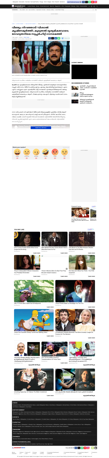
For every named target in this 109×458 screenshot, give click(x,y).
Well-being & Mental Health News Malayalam (57, 426)
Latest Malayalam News (42, 405)
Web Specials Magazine (69, 433)
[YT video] (92, 2)
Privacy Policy (35, 453)
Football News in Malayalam (49, 419)
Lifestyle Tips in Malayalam (35, 424)
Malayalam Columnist (71, 431)
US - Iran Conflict (30, 9)
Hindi (53, 1)
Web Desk (26, 37)
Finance (51, 438)
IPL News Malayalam (73, 419)
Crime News (73, 405)
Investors (94, 452)
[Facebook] (83, 2)
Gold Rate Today (59, 9)
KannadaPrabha (34, 1)
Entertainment (44, 6)
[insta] (95, 2)
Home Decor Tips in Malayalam (82, 424)
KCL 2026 (22, 9)
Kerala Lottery (50, 9)
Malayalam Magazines (18, 431)
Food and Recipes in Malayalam (51, 424)
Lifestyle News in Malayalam (20, 424)
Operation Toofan (40, 9)
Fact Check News (43, 438)
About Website (14, 453)
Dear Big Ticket (49, 444)
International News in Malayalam (85, 405)
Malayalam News (17, 405)
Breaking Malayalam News (28, 405)
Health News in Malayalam (67, 424)
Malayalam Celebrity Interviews (82, 414)
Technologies (35, 438)
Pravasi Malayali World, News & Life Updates (24, 444)
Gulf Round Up (40, 444)
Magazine (58, 6)
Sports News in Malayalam (19, 419)
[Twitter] (86, 2)
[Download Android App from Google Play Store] (92, 448)
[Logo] (19, 6)
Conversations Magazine (43, 433)
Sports (52, 6)
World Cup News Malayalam (87, 419)
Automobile (83, 6)
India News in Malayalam (55, 405)
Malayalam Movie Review (61, 412)
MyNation (62, 1)
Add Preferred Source (73, 2)
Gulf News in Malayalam (19, 406)
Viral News (28, 406)
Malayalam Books (61, 431)
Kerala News (66, 405)
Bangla (49, 1)
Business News (17, 438)
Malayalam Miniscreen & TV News (64, 414)
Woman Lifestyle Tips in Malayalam (22, 426)
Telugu (41, 1)
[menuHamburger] (94, 6)
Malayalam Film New (18, 412)
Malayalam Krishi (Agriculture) (32, 431)
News (37, 6)
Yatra (77, 6)
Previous (93, 10)
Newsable (21, 1)
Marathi (57, 1)
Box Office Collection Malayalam (32, 414)
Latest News (31, 6)
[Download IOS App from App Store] (95, 448)
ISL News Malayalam (62, 419)
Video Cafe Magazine (81, 433)
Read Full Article (40, 127)
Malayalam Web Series (88, 412)
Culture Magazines (17, 433)
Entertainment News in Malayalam (32, 412)
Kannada (27, 1)
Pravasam (68, 6)
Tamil (45, 1)
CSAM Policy (42, 453)
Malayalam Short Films (48, 412)
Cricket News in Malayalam (34, 419)
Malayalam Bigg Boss (18, 414)
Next (96, 10)
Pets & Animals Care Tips (38, 426)
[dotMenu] (89, 6)
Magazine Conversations (84, 431)
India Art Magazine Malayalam (48, 431)
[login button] (92, 6)
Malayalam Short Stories (29, 433)
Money (73, 6)
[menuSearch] (97, 6)
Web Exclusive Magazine (56, 433)
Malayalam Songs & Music (48, 414)
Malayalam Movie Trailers (74, 412)
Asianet (18, 448)
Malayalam (15, 1)
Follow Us (66, 38)
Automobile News (26, 438)
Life (62, 6)
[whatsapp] (89, 2)
